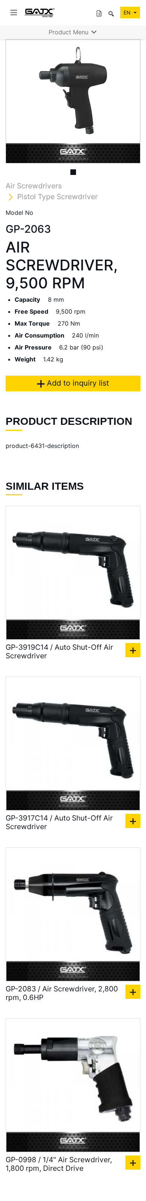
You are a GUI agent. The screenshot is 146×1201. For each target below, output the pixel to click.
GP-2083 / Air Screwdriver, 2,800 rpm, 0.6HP (62, 993)
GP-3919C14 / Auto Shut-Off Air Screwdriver (59, 651)
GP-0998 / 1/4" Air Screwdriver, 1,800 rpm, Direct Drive (59, 1164)
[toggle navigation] (14, 12)
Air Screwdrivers (34, 185)
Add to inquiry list (77, 383)
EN (128, 12)
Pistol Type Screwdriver (57, 196)
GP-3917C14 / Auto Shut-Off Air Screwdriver (59, 822)
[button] (16, 101)
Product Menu (69, 32)
